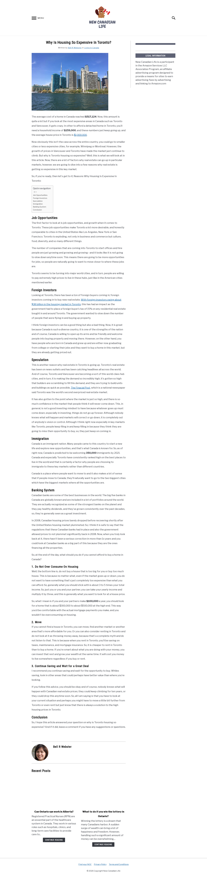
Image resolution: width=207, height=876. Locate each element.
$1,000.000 (80, 134)
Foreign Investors (40, 198)
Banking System (39, 207)
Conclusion (37, 210)
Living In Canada (91, 48)
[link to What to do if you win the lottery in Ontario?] (103, 791)
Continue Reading (54, 840)
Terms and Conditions (119, 864)
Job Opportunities (40, 195)
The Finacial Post (80, 387)
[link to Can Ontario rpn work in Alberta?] (54, 791)
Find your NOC (85, 864)
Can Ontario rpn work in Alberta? (54, 811)
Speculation (38, 201)
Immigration (38, 204)
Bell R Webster (75, 48)
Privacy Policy (100, 864)
